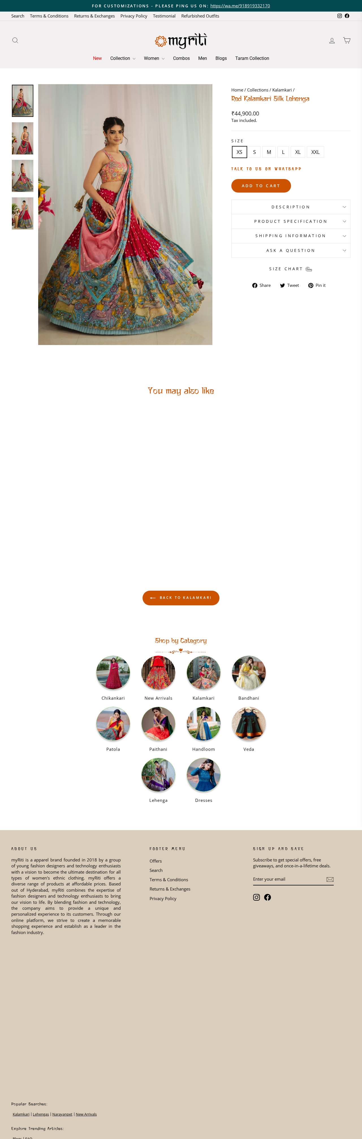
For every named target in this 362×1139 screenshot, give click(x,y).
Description (291, 207)
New (97, 58)
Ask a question (291, 250)
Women (152, 58)
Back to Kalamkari (185, 597)
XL (298, 152)
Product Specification (291, 221)
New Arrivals (86, 1114)
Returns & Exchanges (94, 16)
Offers (156, 861)
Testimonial (164, 16)
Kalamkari (282, 90)
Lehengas (41, 1114)
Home (237, 90)
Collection (120, 58)
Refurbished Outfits (200, 16)
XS (239, 152)
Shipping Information (290, 235)
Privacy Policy (133, 16)
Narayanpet (62, 1114)
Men (202, 58)
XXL (315, 152)
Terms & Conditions (49, 16)
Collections (257, 90)
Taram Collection (252, 58)
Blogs (221, 58)
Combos (181, 58)
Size (237, 140)
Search (17, 16)
